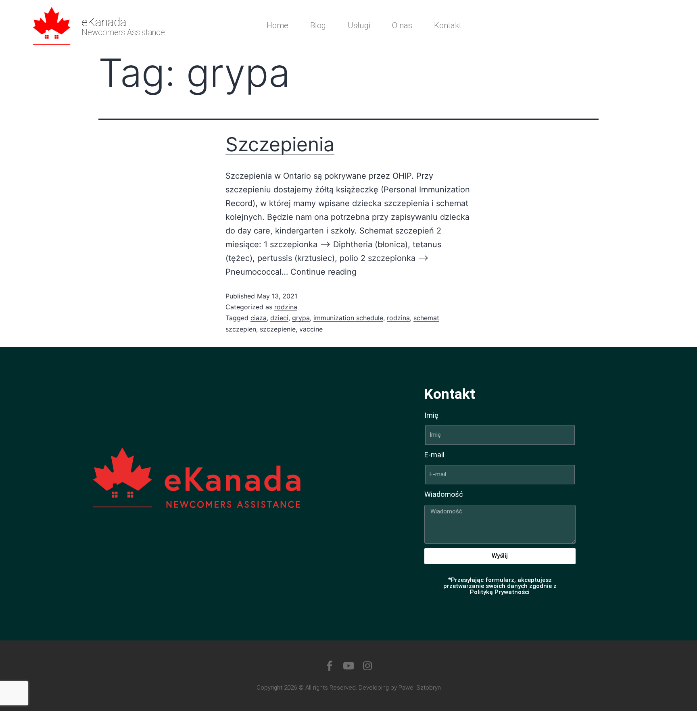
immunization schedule (348, 318)
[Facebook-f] (330, 666)
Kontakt (447, 25)
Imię (431, 415)
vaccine (311, 329)
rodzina (285, 307)
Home (277, 25)
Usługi (359, 25)
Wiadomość (443, 494)
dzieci (279, 318)
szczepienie (278, 329)
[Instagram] (368, 666)
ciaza (258, 318)
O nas (402, 25)
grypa (301, 318)
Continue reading (323, 272)
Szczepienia (279, 144)
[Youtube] (349, 666)
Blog (318, 25)
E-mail (434, 454)
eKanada (103, 22)
